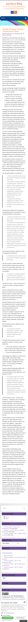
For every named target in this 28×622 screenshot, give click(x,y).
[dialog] (14, 611)
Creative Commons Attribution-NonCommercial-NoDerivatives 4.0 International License (13, 599)
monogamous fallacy (14, 39)
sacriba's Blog (14, 3)
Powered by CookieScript (6, 620)
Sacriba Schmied (18, 33)
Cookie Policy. (4, 610)
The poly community (6, 35)
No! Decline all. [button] (20, 617)
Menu (3, 18)
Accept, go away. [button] (7, 617)
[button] (14, 615)
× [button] (26, 602)
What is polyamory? (8, 555)
